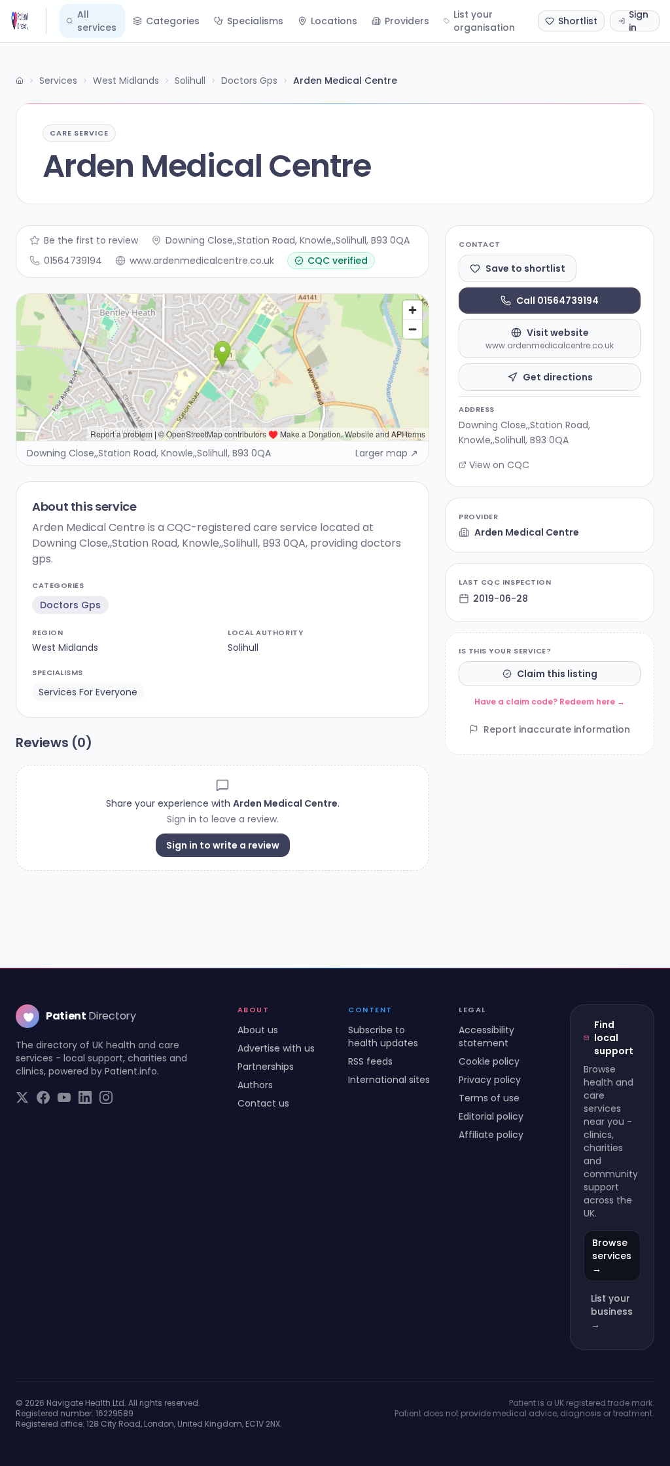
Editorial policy (491, 1116)
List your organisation (484, 21)
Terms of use (489, 1098)
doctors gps (70, 605)
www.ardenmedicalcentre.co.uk (202, 260)
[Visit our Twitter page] (22, 1097)
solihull (243, 647)
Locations (334, 20)
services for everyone (88, 692)
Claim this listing (557, 673)
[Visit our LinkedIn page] (85, 1097)
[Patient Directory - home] (28, 21)
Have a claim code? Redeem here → (549, 701)
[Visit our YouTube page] (64, 1097)
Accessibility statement (486, 1036)
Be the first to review (91, 240)
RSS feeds (370, 1061)
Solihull (190, 80)
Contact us (263, 1103)
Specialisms (255, 20)
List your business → (612, 1311)
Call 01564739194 (557, 300)
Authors (255, 1084)
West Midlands (126, 80)
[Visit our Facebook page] (43, 1097)
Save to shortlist (525, 268)
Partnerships (266, 1066)
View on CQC (499, 464)
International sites (389, 1079)
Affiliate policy (491, 1134)
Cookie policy (489, 1061)
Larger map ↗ (386, 453)
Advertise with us (276, 1048)
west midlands (65, 647)
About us (258, 1029)
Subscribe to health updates (383, 1036)
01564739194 (73, 260)
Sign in (638, 20)
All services (96, 21)
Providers (407, 20)
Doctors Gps (249, 80)
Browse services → (611, 1255)
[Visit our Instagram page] (106, 1097)
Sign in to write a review (222, 845)
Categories (173, 20)
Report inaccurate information (557, 729)
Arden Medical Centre (526, 532)
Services (58, 80)
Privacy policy (490, 1079)
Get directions (558, 377)
